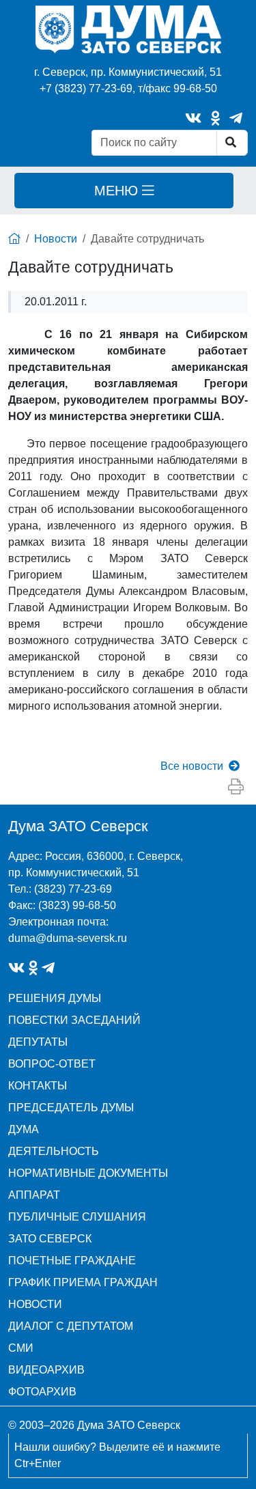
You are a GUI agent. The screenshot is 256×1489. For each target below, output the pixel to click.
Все (191, 766)
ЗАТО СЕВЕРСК (49, 1238)
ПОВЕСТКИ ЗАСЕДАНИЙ (74, 1020)
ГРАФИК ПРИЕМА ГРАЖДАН (83, 1282)
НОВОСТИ (35, 1304)
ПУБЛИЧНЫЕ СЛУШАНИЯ (77, 1217)
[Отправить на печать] (236, 787)
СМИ (20, 1348)
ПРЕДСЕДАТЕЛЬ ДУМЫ (71, 1107)
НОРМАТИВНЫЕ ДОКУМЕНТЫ (88, 1173)
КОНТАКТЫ (37, 1085)
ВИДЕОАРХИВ (46, 1370)
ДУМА (23, 1129)
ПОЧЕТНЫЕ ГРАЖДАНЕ (72, 1260)
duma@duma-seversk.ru (67, 938)
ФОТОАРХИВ (42, 1391)
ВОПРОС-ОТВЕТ (52, 1064)
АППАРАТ (34, 1195)
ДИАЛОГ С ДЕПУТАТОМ (70, 1326)
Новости (55, 239)
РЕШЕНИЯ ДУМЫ (54, 998)
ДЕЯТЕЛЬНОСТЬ (53, 1151)
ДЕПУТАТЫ (38, 1042)
